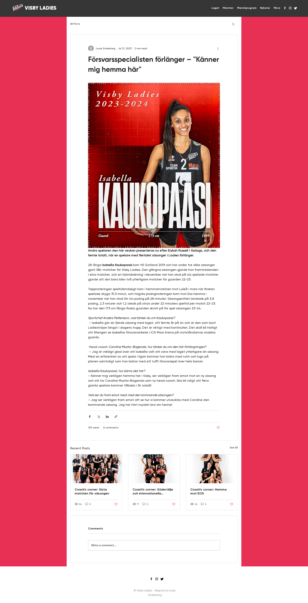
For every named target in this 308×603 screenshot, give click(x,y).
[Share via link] (116, 416)
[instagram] (290, 8)
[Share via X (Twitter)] (98, 416)
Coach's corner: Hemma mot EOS (208, 491)
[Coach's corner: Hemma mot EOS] (212, 468)
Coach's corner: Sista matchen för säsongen (92, 491)
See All (234, 447)
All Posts (75, 23)
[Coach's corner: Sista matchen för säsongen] (96, 468)
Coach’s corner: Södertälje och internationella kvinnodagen (153, 491)
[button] (233, 23)
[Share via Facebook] (89, 416)
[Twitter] (295, 8)
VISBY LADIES (40, 8)
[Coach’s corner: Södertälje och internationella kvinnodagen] (154, 468)
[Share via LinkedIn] (107, 416)
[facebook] (285, 8)
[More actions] (218, 48)
